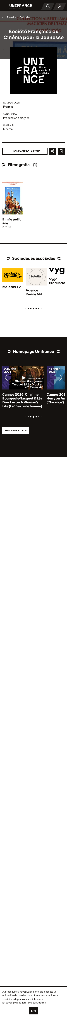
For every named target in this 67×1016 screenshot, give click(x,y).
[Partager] (52, 151)
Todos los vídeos (16, 430)
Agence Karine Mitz (35, 292)
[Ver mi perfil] (59, 6)
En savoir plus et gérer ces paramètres (24, 1002)
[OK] (33, 1010)
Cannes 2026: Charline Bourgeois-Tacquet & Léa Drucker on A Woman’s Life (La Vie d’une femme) (22, 400)
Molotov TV (11, 287)
